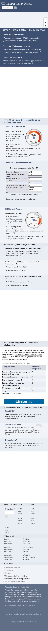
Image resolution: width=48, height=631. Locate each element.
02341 (33, 511)
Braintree (7, 541)
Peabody (26, 549)
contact (33, 614)
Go (15, 7)
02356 (7, 527)
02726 (33, 521)
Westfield (26, 555)
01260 (20, 523)
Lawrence (26, 543)
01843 (20, 521)
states (22, 614)
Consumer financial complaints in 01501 (19, 579)
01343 (33, 514)
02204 (20, 518)
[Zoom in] (45, 19)
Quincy (25, 551)
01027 (20, 511)
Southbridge (8, 557)
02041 (33, 518)
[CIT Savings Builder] (24, 403)
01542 (20, 514)
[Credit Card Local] (3, 3)
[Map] (24, 20)
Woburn (26, 559)
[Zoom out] (45, 22)
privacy (39, 614)
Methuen (7, 551)
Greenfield (26, 541)
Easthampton (9, 543)
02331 (7, 530)
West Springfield (29, 557)
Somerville (8, 555)
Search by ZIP (10, 509)
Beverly (7, 539)
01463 (33, 523)
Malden (7, 547)
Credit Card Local (19, 3)
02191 (33, 509)
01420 (20, 509)
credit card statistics (12, 614)
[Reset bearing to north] (45, 25)
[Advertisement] (24, 93)
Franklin (26, 539)
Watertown (8, 559)
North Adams (28, 547)
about (28, 614)
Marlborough (8, 549)
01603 (7, 532)
